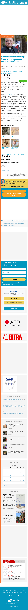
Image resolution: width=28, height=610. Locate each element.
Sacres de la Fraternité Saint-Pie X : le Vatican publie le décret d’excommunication (15, 425)
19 (14, 477)
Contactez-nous (22, 592)
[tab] (8, 561)
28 (20, 480)
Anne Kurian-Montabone (18, 71)
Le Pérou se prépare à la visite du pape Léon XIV (12, 410)
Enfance (12, 36)
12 (14, 475)
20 (17, 477)
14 (20, 475)
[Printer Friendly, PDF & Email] (23, 81)
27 (17, 480)
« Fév (4, 485)
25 (10, 480)
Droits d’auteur (14, 592)
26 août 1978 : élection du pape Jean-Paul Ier (12, 399)
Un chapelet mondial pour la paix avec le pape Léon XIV (16, 432)
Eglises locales (5, 36)
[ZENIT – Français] (8, 2)
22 (23, 477)
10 (7, 475)
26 (14, 480)
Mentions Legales (6, 592)
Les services (22, 590)
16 (4, 477)
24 (7, 480)
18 (10, 477)
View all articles (5, 170)
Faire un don (14, 191)
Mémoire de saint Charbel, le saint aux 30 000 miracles (16, 439)
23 (4, 480)
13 (17, 475)
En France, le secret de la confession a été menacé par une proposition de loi (16, 445)
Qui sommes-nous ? (7, 590)
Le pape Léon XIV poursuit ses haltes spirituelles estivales (9, 515)
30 (4, 482)
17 (7, 477)
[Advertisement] (14, 20)
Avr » (6, 485)
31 (7, 482)
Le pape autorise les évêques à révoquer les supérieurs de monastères (16, 452)
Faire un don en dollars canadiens (14, 194)
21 (20, 477)
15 (23, 475)
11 (10, 475)
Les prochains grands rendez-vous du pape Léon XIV (9, 506)
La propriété (15, 590)
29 (23, 480)
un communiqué (8, 94)
